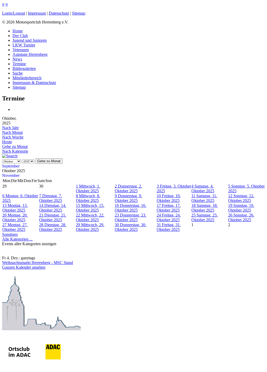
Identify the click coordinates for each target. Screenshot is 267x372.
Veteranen (21, 49)
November (11, 175)
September (11, 166)
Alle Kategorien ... (17, 239)
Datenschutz (59, 13)
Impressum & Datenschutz (34, 82)
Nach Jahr (10, 127)
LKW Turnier (24, 45)
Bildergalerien (24, 68)
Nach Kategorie (15, 151)
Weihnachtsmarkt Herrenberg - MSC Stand (37, 262)
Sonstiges (10, 234)
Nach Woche (12, 137)
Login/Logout (13, 13)
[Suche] (9, 156)
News (17, 59)
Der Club (20, 35)
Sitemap (78, 13)
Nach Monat (12, 132)
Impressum (37, 13)
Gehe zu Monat (15, 146)
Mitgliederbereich (27, 78)
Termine (19, 64)
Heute (7, 142)
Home (18, 31)
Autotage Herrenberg (30, 54)
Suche (18, 73)
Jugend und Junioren (30, 40)
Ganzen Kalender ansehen (23, 267)
